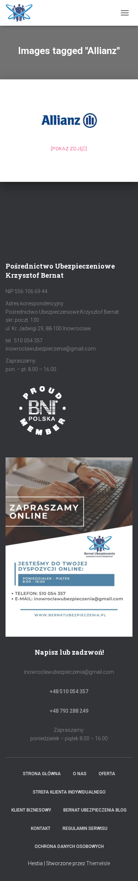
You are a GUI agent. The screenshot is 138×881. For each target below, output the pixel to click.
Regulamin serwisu (85, 828)
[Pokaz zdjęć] (69, 148)
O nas (79, 773)
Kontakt (40, 828)
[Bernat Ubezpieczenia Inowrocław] (61, 13)
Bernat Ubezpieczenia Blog (95, 810)
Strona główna (42, 773)
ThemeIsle (98, 863)
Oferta (107, 773)
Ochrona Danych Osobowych (69, 846)
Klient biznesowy (31, 810)
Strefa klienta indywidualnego (69, 792)
